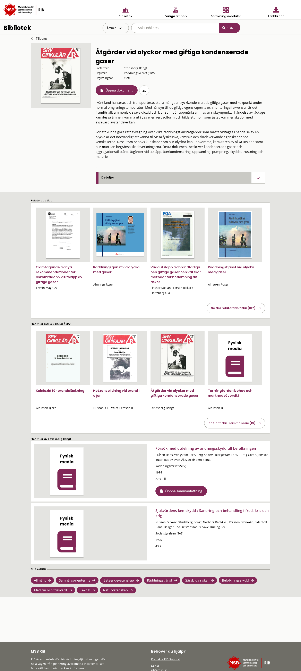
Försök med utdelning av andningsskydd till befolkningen (205, 448)
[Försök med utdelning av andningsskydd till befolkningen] (67, 471)
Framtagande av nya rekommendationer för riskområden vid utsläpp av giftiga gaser (59, 274)
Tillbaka (41, 38)
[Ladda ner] (144, 90)
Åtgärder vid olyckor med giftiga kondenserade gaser (174, 393)
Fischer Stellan (161, 288)
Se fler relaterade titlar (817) (233, 308)
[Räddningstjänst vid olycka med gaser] (120, 234)
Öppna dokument (119, 90)
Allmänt (40, 580)
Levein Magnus (46, 288)
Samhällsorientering (74, 580)
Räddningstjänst (159, 580)
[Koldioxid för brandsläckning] (63, 358)
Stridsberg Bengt (162, 408)
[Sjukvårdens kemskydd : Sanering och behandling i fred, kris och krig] (67, 533)
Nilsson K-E (101, 408)
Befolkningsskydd (235, 580)
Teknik (85, 590)
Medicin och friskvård (50, 590)
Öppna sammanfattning (183, 491)
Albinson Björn (46, 408)
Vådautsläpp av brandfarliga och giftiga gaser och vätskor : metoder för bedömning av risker (176, 274)
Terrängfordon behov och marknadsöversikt (230, 393)
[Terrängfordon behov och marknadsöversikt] (235, 358)
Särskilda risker (197, 580)
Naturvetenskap (115, 590)
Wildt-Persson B (122, 408)
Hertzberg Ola (160, 293)
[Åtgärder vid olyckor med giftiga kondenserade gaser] (177, 358)
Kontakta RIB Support (165, 659)
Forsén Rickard (183, 288)
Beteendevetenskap (118, 580)
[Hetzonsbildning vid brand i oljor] (120, 358)
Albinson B (215, 408)
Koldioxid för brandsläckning (60, 390)
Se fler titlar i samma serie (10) (232, 423)
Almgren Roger (103, 284)
